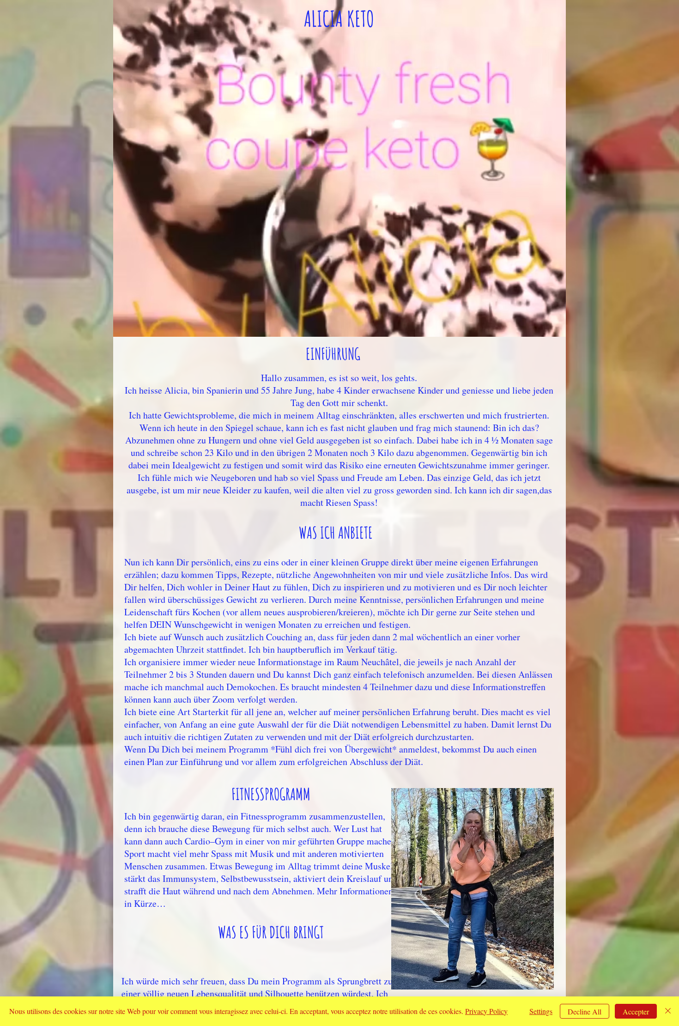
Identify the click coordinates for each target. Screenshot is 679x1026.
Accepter (636, 1011)
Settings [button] (540, 1011)
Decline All (584, 1011)
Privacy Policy (486, 1011)
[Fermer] (667, 1011)
